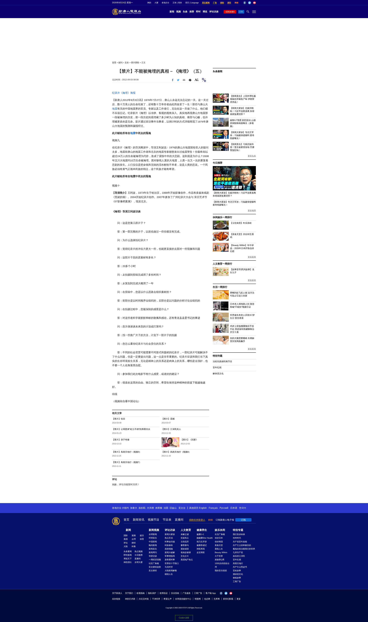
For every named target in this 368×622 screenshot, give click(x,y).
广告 (215, 3)
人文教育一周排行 (222, 263)
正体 (174, 3)
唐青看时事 (170, 559)
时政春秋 (169, 545)
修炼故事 (237, 578)
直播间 (179, 519)
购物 (236, 3)
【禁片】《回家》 (189, 439)
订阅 (243, 520)
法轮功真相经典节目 (222, 361)
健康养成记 (202, 545)
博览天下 (128, 558)
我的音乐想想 (221, 570)
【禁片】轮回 (118, 419)
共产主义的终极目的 (242, 545)
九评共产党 (238, 552)
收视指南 (141, 593)
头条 (185, 11)
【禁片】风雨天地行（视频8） (176, 452)
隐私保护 (152, 593)
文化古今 (185, 556)
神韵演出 (128, 562)
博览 (205, 11)
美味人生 (219, 549)
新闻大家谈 (170, 534)
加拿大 (133, 508)
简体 (180, 3)
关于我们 (129, 593)
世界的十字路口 (172, 563)
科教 (134, 546)
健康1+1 (200, 534)
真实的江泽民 (239, 556)
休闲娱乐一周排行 (222, 217)
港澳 (134, 535)
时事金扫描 (170, 541)
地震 (114, 108)
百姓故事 (237, 570)
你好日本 (219, 538)
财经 (134, 543)
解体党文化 (218, 373)
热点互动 (169, 538)
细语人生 (169, 574)
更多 (239, 599)
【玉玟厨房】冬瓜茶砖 (241, 223)
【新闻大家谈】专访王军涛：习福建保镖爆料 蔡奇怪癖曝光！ (242, 135)
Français (213, 508)
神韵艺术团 (130, 599)
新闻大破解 (170, 552)
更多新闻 (252, 257)
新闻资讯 (138, 519)
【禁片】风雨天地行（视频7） (126, 462)
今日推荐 (217, 162)
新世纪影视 (228, 599)
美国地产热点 (187, 559)
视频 (178, 11)
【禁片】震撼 (168, 419)
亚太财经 (153, 570)
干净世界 (156, 599)
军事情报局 (170, 556)
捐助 (222, 3)
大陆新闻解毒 (171, 570)
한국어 (242, 508)
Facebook (244, 2)
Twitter (249, 2)
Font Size (196, 80)
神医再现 (201, 549)
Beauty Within (221, 552)
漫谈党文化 (238, 574)
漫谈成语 (185, 549)
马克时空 (169, 567)
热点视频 (139, 551)
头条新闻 (217, 71)
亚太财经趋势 (155, 567)
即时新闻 (128, 555)
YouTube (254, 2)
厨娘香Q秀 (219, 559)
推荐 (191, 11)
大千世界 (219, 556)
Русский (224, 508)
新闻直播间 (230, 12)
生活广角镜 (220, 534)
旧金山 (173, 508)
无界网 (217, 599)
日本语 (233, 508)
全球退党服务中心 (183, 599)
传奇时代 (237, 538)
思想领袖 (169, 549)
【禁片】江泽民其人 (171, 429)
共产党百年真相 (240, 541)
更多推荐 (252, 210)
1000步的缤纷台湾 (222, 565)
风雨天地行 (238, 563)
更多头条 (252, 156)
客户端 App (211, 593)
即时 (198, 11)
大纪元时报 (144, 599)
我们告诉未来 (239, 534)
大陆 (126, 546)
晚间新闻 (153, 545)
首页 (114, 62)
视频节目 (153, 519)
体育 (142, 539)
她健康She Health (205, 538)
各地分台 (165, 3)
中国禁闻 (153, 541)
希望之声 (168, 599)
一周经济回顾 (155, 559)
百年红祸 (217, 367)
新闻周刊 (153, 552)
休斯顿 (158, 508)
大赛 (156, 3)
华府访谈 (153, 556)
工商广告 (237, 581)
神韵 (149, 3)
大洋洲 (150, 508)
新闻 (172, 11)
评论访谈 (213, 11)
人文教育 (186, 530)
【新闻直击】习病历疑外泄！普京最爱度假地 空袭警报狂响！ (242, 147)
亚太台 (182, 508)
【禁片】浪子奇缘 (120, 439)
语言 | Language (192, 3)
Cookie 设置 (184, 618)
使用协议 (164, 593)
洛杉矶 (142, 508)
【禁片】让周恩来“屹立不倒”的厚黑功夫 (131, 429)
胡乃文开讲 (202, 541)
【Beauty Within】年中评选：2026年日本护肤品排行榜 (242, 248)
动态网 (207, 599)
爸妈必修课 (186, 552)
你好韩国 (219, 541)
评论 (126, 543)
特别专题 (217, 355)
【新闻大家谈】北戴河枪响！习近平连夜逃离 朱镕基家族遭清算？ (242, 111)
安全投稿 (175, 593)
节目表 (167, 519)
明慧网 (198, 599)
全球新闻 (153, 534)
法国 (166, 508)
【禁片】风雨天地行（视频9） (126, 452)
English (203, 508)
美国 (126, 539)
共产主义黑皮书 (240, 567)
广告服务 (187, 593)
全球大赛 (139, 562)
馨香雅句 (185, 545)
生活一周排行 (220, 287)
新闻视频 (154, 530)
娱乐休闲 (220, 530)
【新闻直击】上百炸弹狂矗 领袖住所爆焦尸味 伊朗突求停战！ (243, 99)
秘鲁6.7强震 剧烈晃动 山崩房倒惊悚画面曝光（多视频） (243, 123)
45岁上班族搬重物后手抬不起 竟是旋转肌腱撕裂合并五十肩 (242, 329)
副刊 (120, 62)
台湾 (134, 539)
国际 (126, 535)
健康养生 (202, 530)
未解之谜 (185, 534)
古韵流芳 (185, 541)
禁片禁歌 (135, 62)
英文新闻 (206, 3)
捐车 (229, 3)
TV (242, 12)
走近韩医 (201, 552)
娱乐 (142, 535)
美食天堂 (219, 545)
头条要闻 (128, 551)
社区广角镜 (154, 563)
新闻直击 (153, 549)
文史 (127, 62)
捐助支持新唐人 (197, 520)
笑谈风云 (185, 538)
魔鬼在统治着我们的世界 (244, 549)
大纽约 (125, 508)
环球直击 (153, 538)
